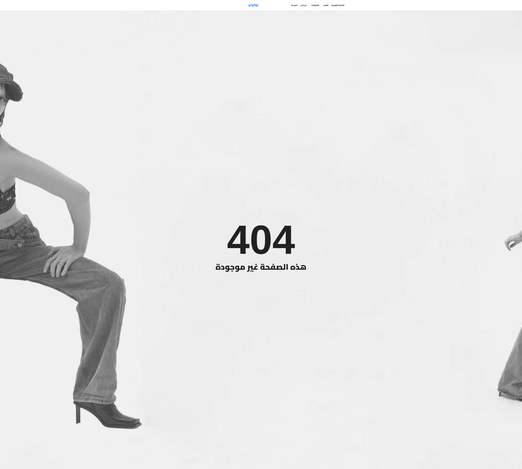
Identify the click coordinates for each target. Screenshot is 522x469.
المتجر (326, 5)
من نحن (304, 5)
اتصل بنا (294, 5)
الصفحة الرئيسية (338, 5)
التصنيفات (315, 5)
